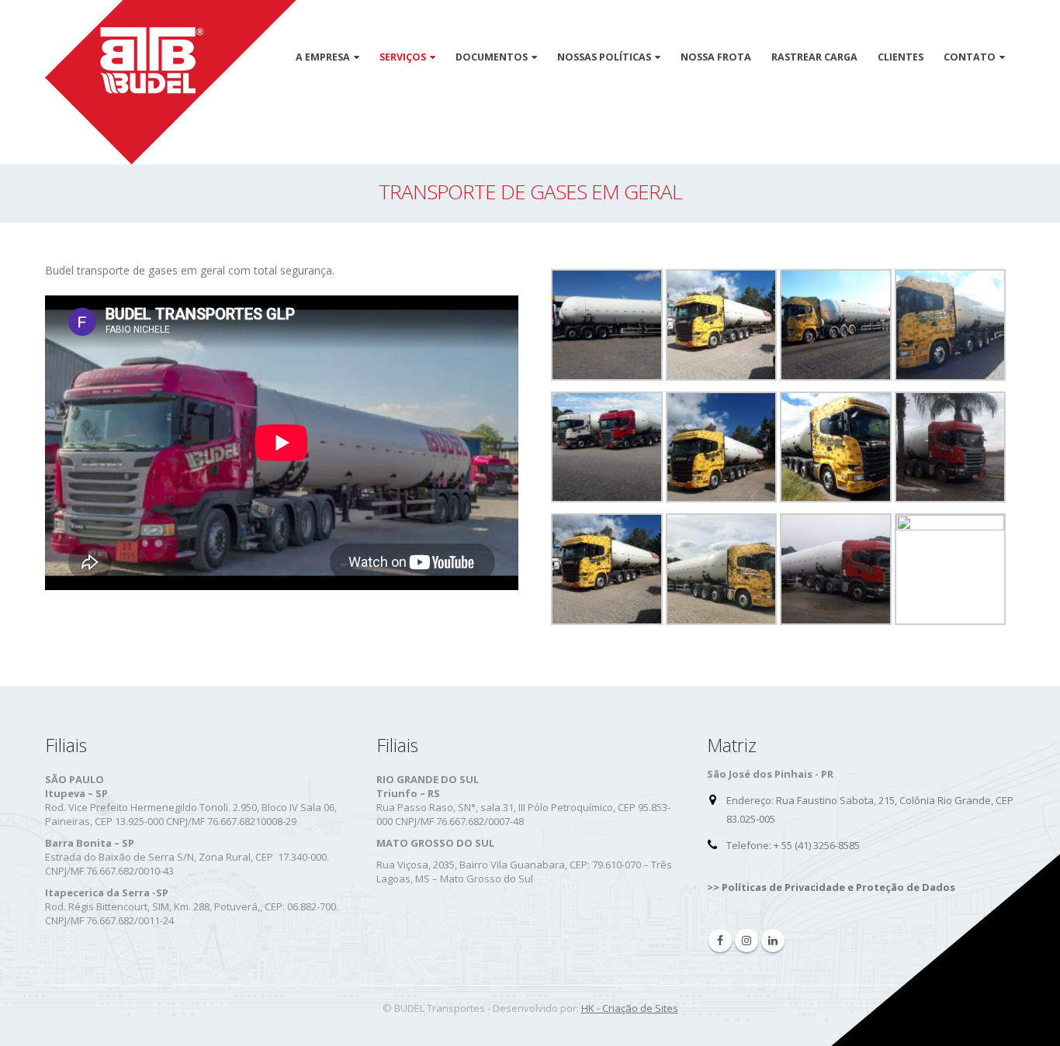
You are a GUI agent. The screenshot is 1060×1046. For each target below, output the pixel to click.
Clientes (900, 57)
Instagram (746, 940)
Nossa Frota (716, 57)
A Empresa (323, 57)
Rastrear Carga (814, 57)
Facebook (720, 940)
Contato (970, 57)
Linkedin (773, 940)
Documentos (492, 57)
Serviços (402, 57)
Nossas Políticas (604, 57)
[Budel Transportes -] (170, 82)
